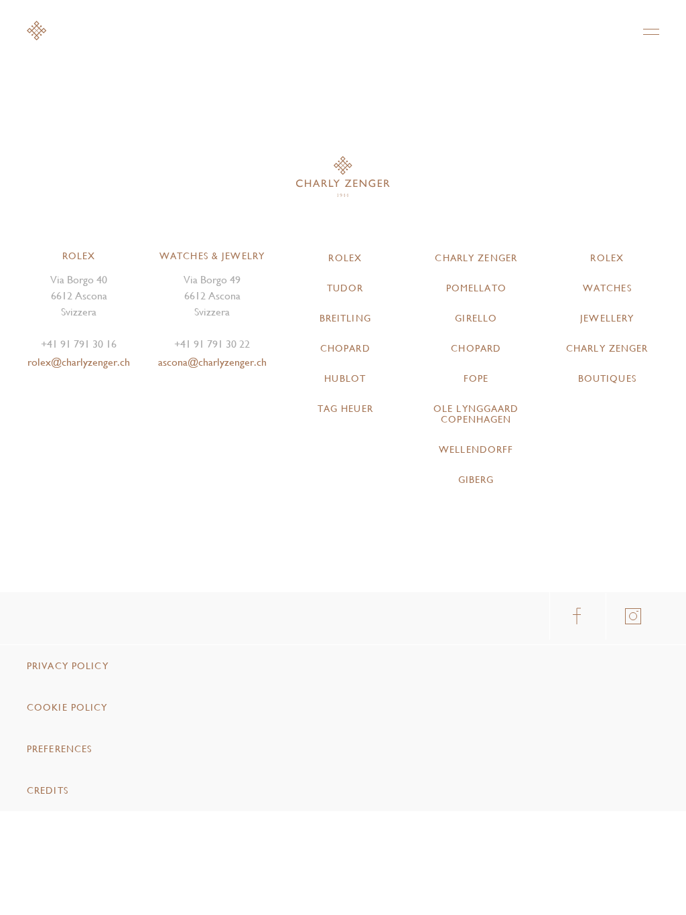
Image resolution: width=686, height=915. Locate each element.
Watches (607, 288)
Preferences (59, 749)
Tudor (345, 288)
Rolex (345, 258)
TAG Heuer (345, 408)
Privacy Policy (68, 665)
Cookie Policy (67, 707)
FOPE (476, 378)
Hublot (345, 378)
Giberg (476, 479)
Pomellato (476, 288)
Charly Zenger (476, 258)
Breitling (345, 318)
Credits (47, 790)
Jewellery (607, 318)
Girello (476, 318)
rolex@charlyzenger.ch (78, 362)
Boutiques (607, 378)
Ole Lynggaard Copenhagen (476, 414)
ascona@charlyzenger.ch (212, 362)
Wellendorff (476, 449)
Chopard (345, 348)
